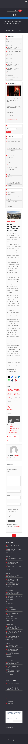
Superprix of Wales (14, 153)
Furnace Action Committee (14, 148)
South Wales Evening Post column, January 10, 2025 (12, 650)
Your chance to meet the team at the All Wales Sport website (13, 684)
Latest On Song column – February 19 (12, 606)
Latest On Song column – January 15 (12, 641)
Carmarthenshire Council (13, 428)
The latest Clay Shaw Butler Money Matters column (11, 419)
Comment (9, 475)
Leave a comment (12, 436)
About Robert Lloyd (12, 138)
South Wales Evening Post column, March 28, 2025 (12, 48)
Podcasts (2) (10, 199)
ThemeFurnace (17, 740)
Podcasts (10, 176)
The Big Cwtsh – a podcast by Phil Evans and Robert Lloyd (14, 183)
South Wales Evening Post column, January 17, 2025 (12, 637)
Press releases (14, 28)
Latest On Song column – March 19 (13, 61)
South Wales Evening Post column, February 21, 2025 (12, 78)
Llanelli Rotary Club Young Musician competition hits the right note (13, 671)
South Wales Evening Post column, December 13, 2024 (12, 659)
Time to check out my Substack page (13, 39)
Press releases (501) (12, 201)
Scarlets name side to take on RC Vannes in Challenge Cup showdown (13, 632)
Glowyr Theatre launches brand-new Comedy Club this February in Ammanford (12, 627)
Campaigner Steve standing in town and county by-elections (13, 689)
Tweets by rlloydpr (9, 727)
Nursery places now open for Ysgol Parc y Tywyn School (10, 406)
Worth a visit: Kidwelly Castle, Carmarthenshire (13, 44)
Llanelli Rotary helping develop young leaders (14, 597)
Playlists (11, 164)
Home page (10, 185)
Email (8, 495)
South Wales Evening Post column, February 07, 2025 (12, 593)
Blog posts (11, 145)
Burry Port (13, 424)
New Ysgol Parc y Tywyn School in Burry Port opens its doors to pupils (10, 393)
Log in (8, 698)
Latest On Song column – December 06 (12, 667)
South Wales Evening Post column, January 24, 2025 (12, 623)
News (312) (10, 194)
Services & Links (11, 155)
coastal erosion (11, 430)
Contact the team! (13, 167)
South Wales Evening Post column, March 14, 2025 (12, 65)
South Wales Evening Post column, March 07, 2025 (12, 69)
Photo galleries (11, 171)
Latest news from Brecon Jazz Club (13, 601)
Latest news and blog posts (14, 141)
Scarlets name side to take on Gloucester (13, 654)
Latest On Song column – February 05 (12, 614)
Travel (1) (10, 206)
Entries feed (10, 701)
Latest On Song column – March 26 (13, 52)
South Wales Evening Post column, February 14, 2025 (12, 589)
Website (9, 501)
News (10, 143)
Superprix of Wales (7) (12, 204)
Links (10, 162)
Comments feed (10, 703)
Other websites (12, 169)
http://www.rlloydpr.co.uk (12, 457)
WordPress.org (10, 705)
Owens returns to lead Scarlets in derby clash (17, 419)
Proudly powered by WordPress (12, 739)
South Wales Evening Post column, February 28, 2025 (12, 73)
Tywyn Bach (15, 432)
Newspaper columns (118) (13, 196)
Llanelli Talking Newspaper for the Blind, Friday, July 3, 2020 (14, 179)
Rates (10, 160)
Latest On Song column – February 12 (12, 610)
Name (8, 489)
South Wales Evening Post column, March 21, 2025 (12, 56)
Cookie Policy (15, 718)
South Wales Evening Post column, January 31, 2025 (12, 618)
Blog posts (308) (11, 192)
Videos (9, 174)
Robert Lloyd (15, 233)
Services (11, 157)
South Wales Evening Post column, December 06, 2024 (12, 663)
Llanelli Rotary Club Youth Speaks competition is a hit (13, 646)
